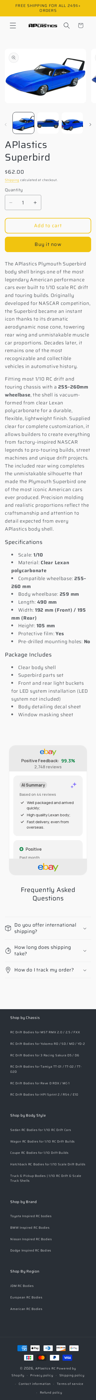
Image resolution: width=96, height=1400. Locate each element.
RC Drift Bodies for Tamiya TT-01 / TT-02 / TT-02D (46, 1069)
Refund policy (51, 1392)
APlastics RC (45, 1368)
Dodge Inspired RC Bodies (30, 1250)
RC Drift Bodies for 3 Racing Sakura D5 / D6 (44, 1055)
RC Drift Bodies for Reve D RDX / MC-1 (40, 1083)
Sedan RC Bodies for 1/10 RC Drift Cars (40, 1129)
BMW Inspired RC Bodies (30, 1227)
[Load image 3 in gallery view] (72, 123)
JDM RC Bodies (22, 1285)
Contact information (35, 1383)
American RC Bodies (26, 1308)
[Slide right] (90, 124)
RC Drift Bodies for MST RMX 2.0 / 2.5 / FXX (45, 1032)
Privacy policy (41, 1375)
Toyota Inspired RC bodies (31, 1216)
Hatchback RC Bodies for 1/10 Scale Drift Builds (47, 1164)
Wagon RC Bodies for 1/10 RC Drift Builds (42, 1141)
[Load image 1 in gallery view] (23, 123)
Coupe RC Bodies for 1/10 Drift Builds (39, 1152)
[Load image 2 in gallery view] (48, 123)
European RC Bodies (26, 1297)
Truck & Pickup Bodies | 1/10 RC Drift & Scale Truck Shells (45, 1178)
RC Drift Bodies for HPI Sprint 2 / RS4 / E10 (44, 1094)
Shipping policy (71, 1375)
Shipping (12, 179)
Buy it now (48, 244)
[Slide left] (5, 124)
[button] (13, 25)
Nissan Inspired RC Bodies (31, 1239)
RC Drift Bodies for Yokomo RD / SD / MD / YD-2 (47, 1043)
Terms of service (70, 1383)
